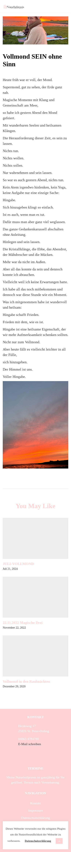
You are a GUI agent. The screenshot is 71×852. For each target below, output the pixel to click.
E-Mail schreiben (29, 744)
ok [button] (59, 841)
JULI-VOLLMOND (18, 564)
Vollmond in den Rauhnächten (26, 681)
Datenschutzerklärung (35, 818)
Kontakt (35, 803)
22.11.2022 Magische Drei (23, 623)
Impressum (35, 810)
